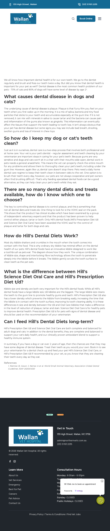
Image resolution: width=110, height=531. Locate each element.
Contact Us (14, 503)
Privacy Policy (36, 514)
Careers (13, 493)
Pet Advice (14, 498)
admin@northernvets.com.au (72, 440)
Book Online (86, 18)
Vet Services (15, 480)
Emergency (14, 484)
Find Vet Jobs (74, 514)
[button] (100, 500)
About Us (13, 475)
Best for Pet (15, 489)
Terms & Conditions (55, 514)
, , (73, 434)
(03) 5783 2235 (89, 4)
